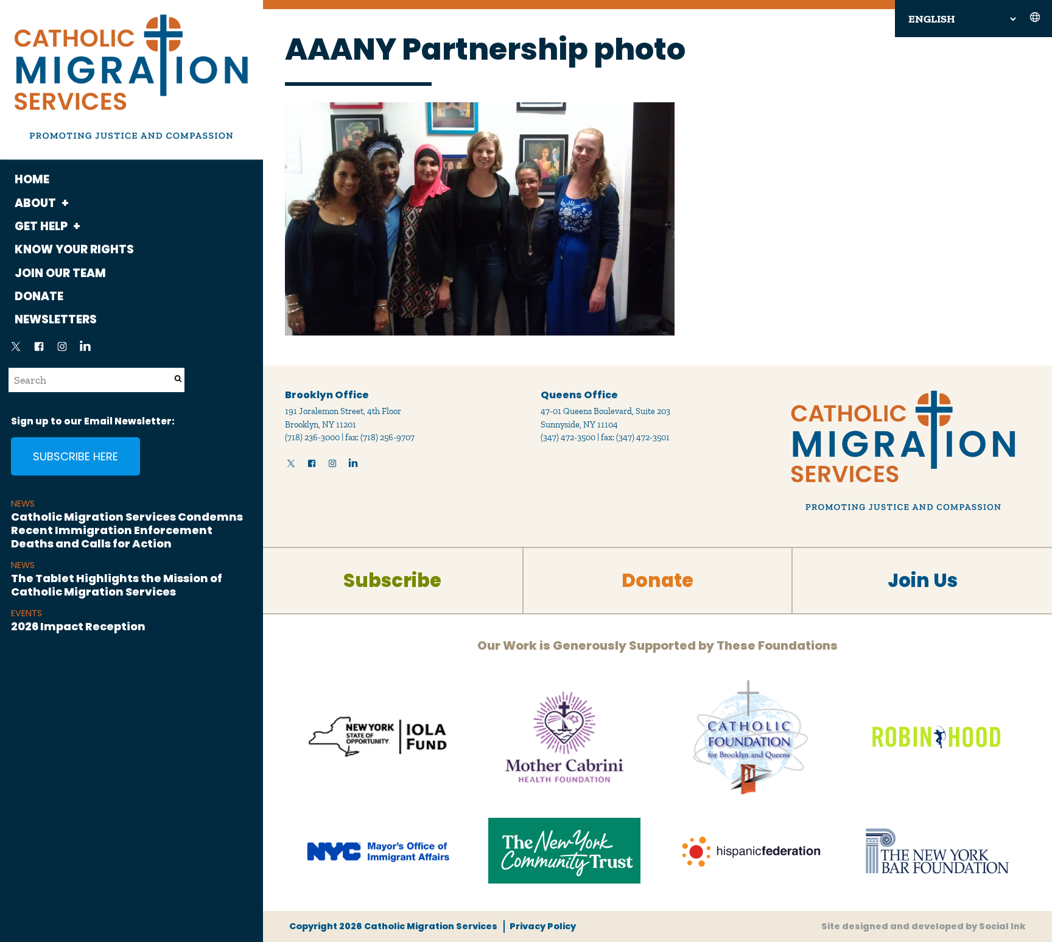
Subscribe (392, 581)
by (923, 926)
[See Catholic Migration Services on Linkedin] (85, 350)
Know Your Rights (74, 249)
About (35, 203)
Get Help (41, 226)
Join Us (923, 581)
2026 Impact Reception (78, 626)
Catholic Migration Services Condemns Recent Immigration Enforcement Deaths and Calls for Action (127, 529)
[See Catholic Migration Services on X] (16, 350)
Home (32, 179)
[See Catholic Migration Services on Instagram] (62, 350)
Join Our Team (60, 273)
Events (26, 613)
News (23, 503)
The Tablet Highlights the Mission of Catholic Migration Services (116, 585)
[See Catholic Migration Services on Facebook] (39, 350)
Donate (39, 296)
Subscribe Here (75, 456)
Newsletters (56, 319)
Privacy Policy (542, 926)
